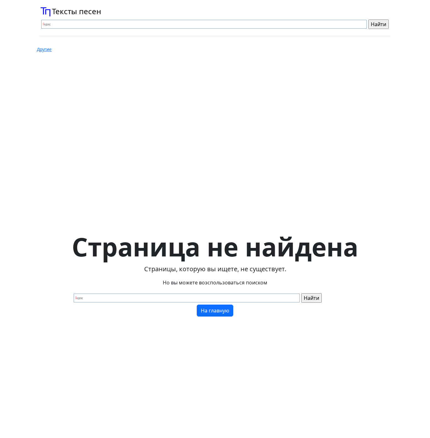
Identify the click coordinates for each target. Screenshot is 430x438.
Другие (44, 49)
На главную (215, 310)
